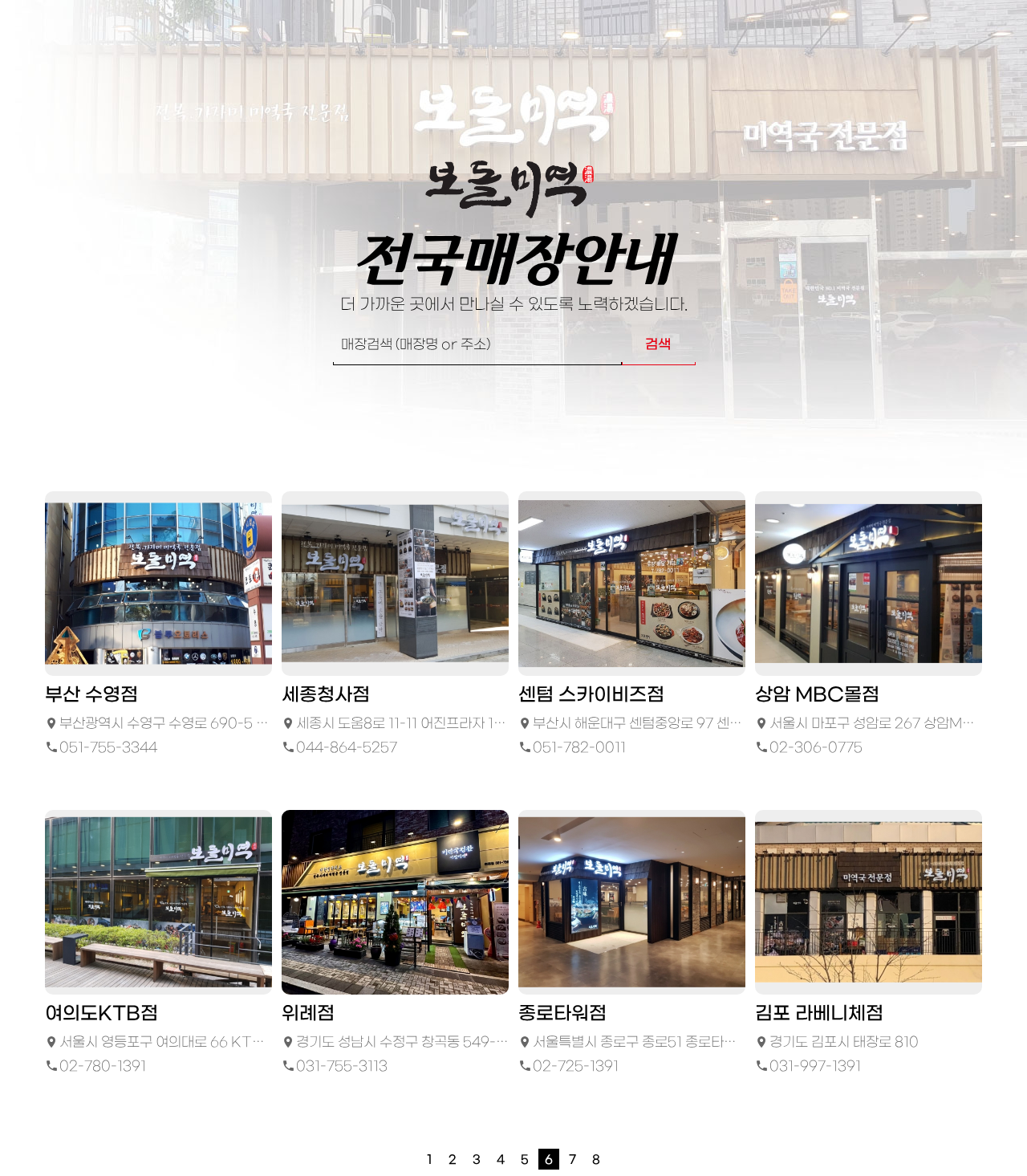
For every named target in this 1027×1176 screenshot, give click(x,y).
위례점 (308, 1014)
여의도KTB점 (101, 1014)
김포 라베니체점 (819, 1014)
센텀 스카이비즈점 (591, 695)
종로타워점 (562, 1014)
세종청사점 (326, 695)
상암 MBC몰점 (817, 695)
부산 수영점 (91, 695)
